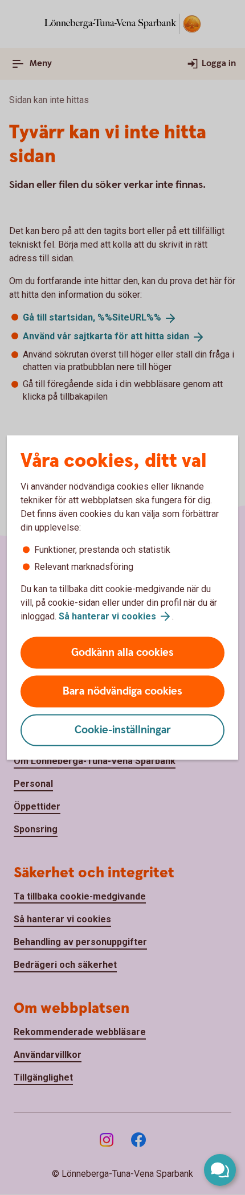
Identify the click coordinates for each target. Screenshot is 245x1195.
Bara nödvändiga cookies (122, 691)
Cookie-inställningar (123, 730)
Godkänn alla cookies (122, 653)
